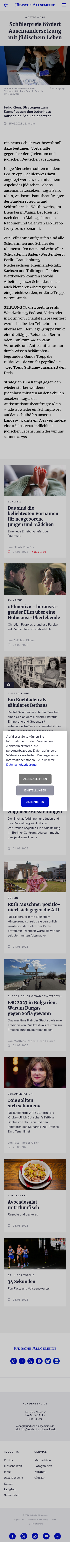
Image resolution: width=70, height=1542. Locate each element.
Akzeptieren (35, 802)
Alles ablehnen (35, 779)
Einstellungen (35, 790)
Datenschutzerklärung (21, 765)
